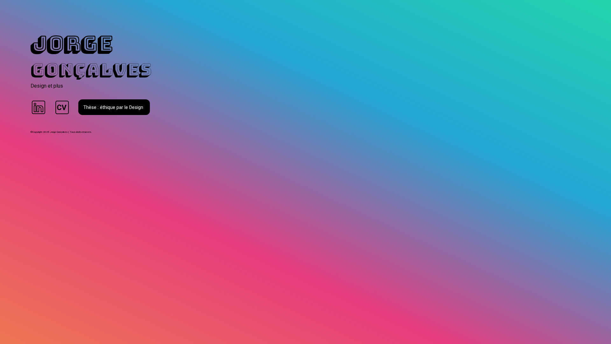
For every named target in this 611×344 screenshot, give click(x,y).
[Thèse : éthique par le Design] (117, 126)
